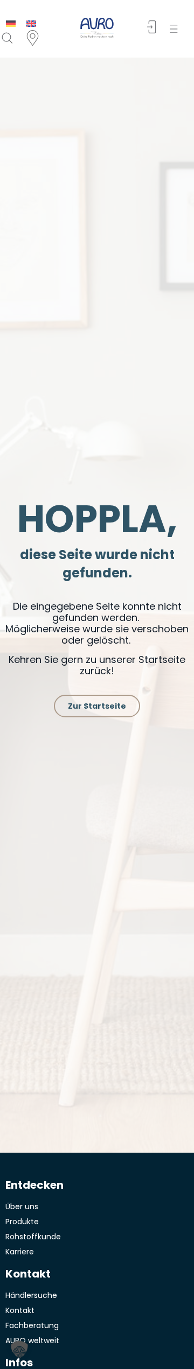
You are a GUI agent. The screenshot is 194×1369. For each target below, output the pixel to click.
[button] (176, 28)
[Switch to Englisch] (31, 23)
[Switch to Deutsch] (11, 23)
